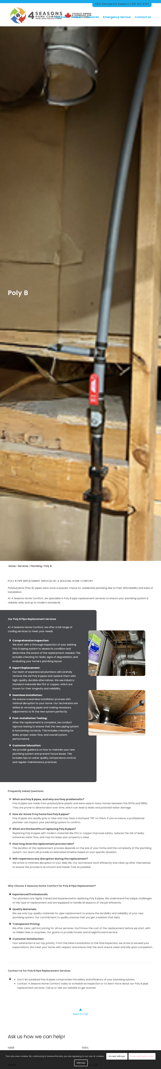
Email (85, 1047)
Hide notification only (142, 1056)
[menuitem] (61, 14)
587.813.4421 (140, 4)
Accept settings (117, 1056)
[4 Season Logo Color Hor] (36, 14)
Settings (81, 1062)
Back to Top (80, 1014)
